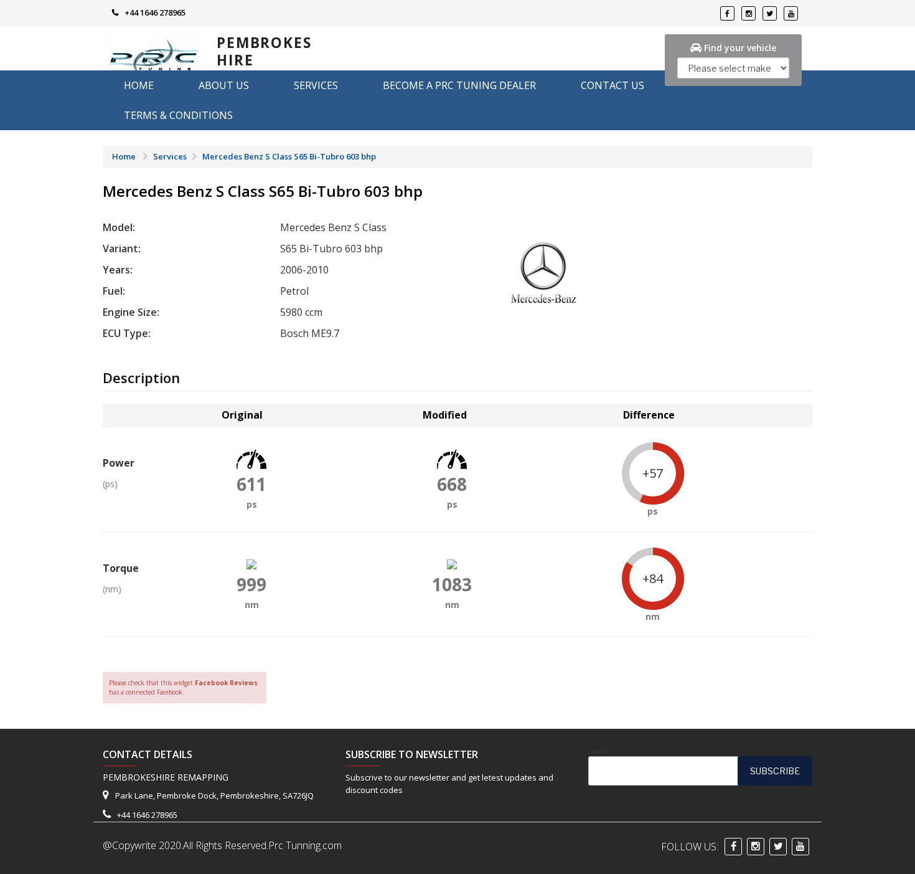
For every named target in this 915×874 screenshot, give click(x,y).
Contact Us (612, 85)
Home (139, 85)
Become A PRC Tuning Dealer (459, 85)
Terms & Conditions (178, 115)
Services (316, 85)
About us (224, 85)
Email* (598, 752)
